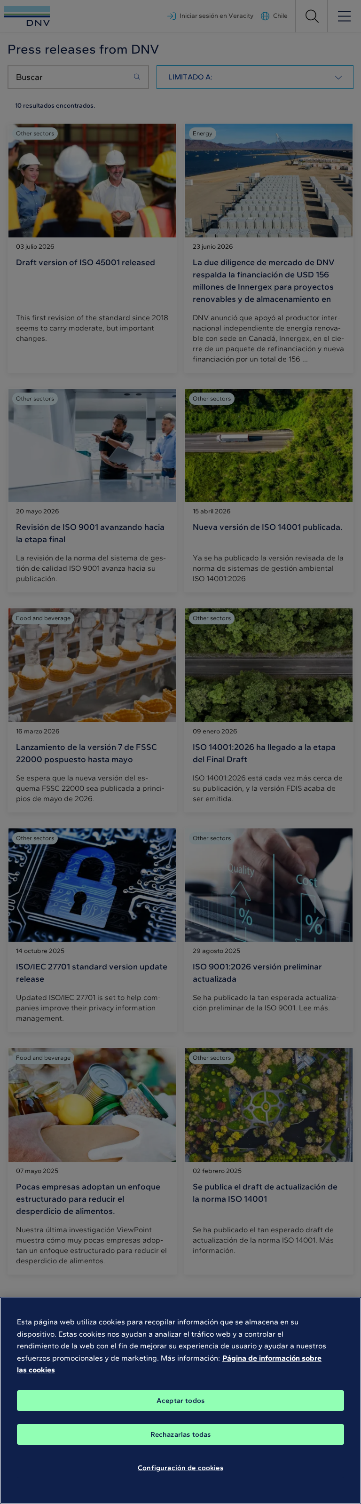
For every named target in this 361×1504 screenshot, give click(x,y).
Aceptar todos (180, 1400)
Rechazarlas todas (180, 1434)
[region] (180, 1400)
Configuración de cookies (180, 1468)
